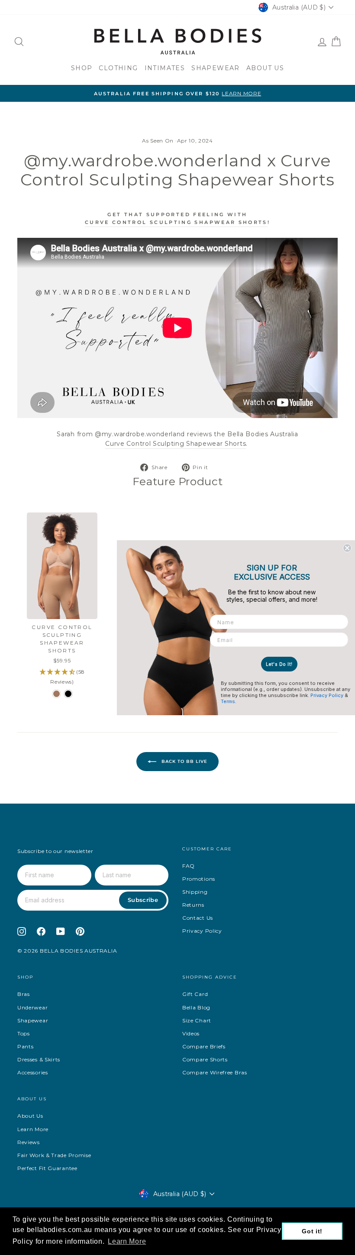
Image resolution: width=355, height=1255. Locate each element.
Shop (82, 68)
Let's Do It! (279, 664)
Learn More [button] (127, 1241)
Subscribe (143, 899)
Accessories (32, 1072)
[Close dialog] (347, 548)
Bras (23, 994)
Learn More (32, 1129)
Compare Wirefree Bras (214, 1072)
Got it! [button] (312, 1231)
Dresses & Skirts (38, 1059)
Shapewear (215, 68)
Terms (228, 701)
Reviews (28, 1142)
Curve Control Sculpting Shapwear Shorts (176, 222)
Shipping (195, 892)
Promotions (198, 879)
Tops (23, 1033)
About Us (265, 68)
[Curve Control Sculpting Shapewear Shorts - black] (68, 694)
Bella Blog (196, 1007)
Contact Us (197, 917)
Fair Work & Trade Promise (54, 1155)
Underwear (32, 1007)
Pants (25, 1046)
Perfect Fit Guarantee (47, 1168)
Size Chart (196, 1020)
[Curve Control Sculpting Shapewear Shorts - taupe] (56, 694)
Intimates (165, 68)
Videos (191, 1033)
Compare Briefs (204, 1046)
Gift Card (195, 994)
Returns (193, 905)
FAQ (188, 866)
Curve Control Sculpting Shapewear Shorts (175, 444)
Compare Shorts (205, 1059)
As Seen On (158, 140)
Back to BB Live (183, 761)
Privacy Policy (202, 930)
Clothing (118, 68)
